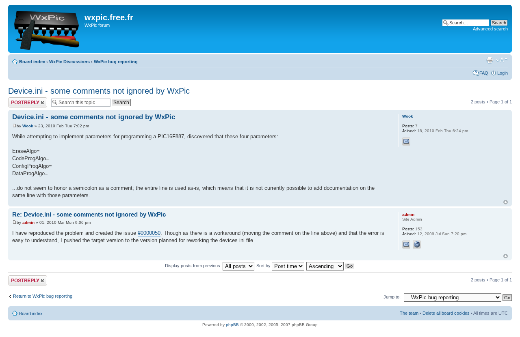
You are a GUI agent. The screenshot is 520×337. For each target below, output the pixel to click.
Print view (489, 60)
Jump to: (392, 296)
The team (409, 313)
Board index (32, 61)
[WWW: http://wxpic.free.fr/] (417, 244)
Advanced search (490, 28)
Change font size (502, 60)
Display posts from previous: (194, 265)
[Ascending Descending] (330, 265)
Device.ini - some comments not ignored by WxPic (99, 90)
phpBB (232, 324)
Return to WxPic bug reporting (42, 296)
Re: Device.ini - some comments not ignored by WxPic (89, 214)
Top (505, 202)
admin (28, 222)
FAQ (483, 73)
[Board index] (47, 29)
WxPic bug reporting (116, 61)
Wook (27, 126)
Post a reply (20, 99)
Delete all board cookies (446, 313)
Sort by (264, 265)
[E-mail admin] (406, 244)
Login (502, 73)
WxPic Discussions (69, 61)
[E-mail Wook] (406, 141)
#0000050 (149, 233)
